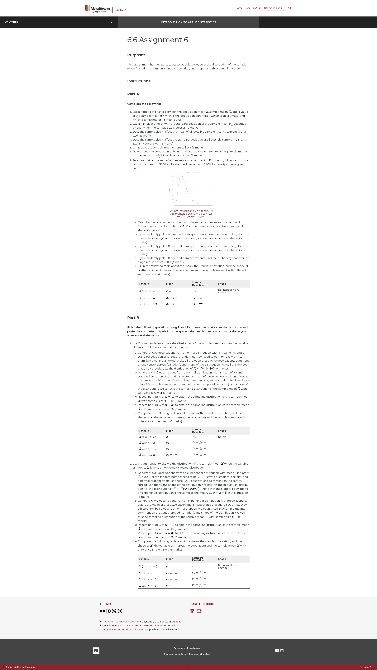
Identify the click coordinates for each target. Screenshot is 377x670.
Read (248, 8)
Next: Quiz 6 (365, 667)
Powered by (187, 648)
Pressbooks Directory (199, 654)
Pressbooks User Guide (175, 654)
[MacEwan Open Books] (105, 8)
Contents (11, 22)
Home (239, 8)
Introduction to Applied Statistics (188, 22)
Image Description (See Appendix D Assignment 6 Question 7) (191, 212)
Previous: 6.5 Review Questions (20, 667)
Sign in (257, 8)
